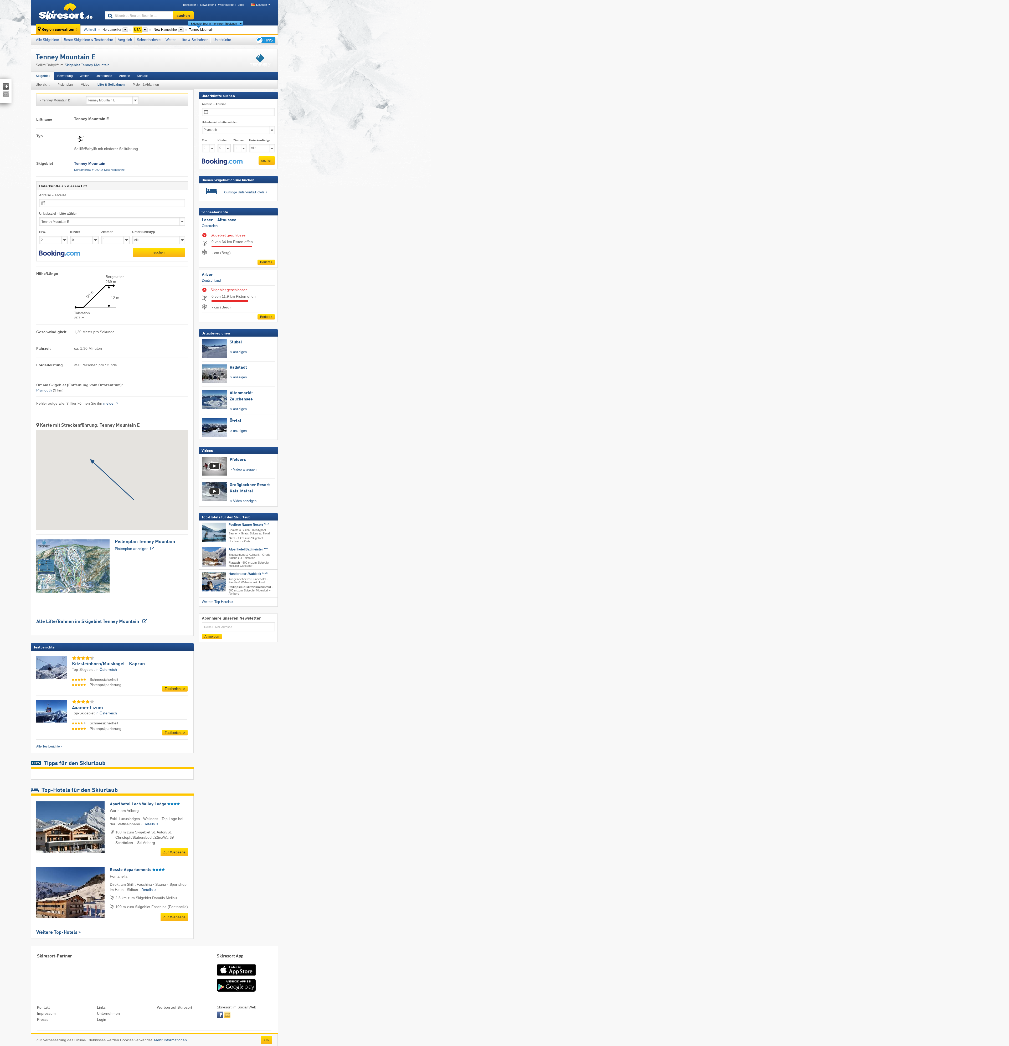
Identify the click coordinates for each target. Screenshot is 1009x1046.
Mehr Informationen (170, 1040)
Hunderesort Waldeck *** (248, 574)
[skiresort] (65, 13)
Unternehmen (108, 1013)
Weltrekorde (226, 4)
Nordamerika (82, 169)
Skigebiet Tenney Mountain (87, 65)
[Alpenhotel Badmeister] (214, 557)
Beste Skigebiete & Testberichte (88, 40)
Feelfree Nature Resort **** (249, 525)
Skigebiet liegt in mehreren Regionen (214, 23)
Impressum (46, 1013)
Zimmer (107, 232)
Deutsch (261, 4)
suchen (158, 252)
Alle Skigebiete (47, 40)
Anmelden (211, 636)
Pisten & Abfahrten (146, 84)
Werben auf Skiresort (174, 1007)
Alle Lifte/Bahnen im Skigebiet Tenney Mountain (88, 621)
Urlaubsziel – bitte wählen (58, 213)
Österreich (210, 226)
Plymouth (44, 390)
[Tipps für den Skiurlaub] (265, 40)
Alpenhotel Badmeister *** (248, 549)
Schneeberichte (149, 40)
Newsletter (207, 4)
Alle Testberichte (48, 746)
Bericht (265, 262)
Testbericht (174, 689)
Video (85, 84)
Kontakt (142, 76)
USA (97, 169)
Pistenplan (65, 84)
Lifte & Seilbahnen (194, 40)
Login (101, 1019)
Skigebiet (43, 76)
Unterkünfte (222, 40)
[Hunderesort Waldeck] (214, 581)
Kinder (75, 232)
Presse (43, 1019)
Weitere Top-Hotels (57, 932)
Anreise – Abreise (52, 195)
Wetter (171, 40)
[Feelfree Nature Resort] (214, 532)
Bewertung (65, 76)
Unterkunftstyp (143, 232)
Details (149, 824)
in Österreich (106, 669)
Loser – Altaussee (219, 220)
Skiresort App (230, 956)
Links (101, 1007)
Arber (207, 275)
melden (109, 403)
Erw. (42, 232)
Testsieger (189, 4)
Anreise (124, 76)
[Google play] (236, 990)
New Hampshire (114, 169)
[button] (59, 253)
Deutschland (211, 280)
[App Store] (236, 976)
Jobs (241, 4)
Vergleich (125, 40)
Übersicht (42, 84)
